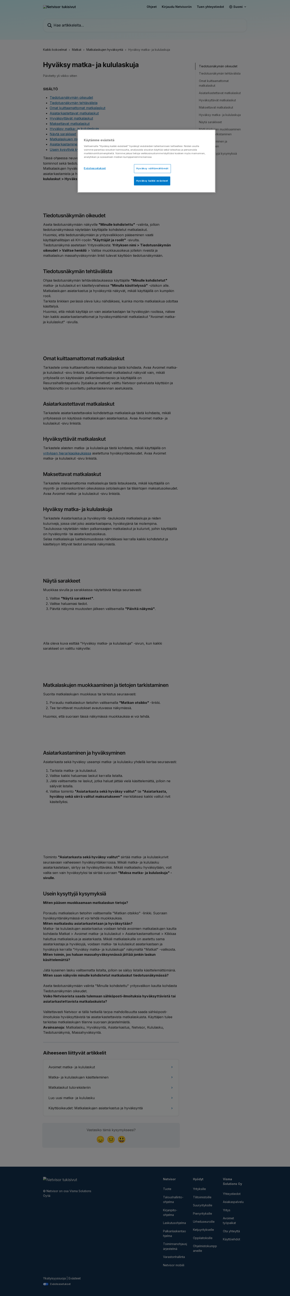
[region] (146, 161)
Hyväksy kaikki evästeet (152, 180)
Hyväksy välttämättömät (152, 168)
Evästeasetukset (95, 168)
